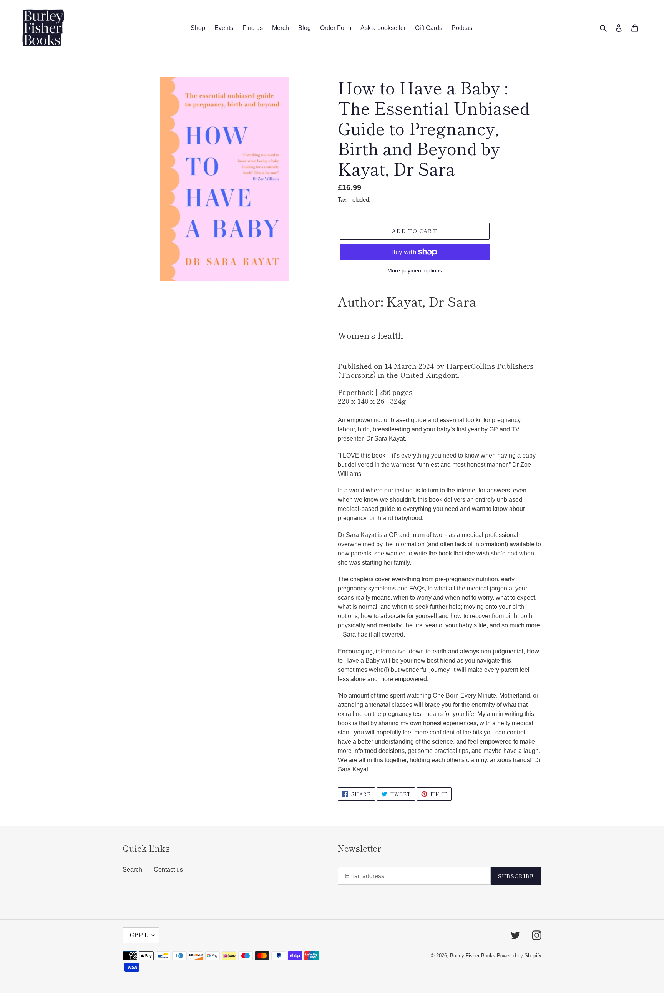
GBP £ (139, 935)
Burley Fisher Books (473, 955)
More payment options (414, 270)
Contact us (168, 869)
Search (132, 869)
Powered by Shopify (519, 955)
